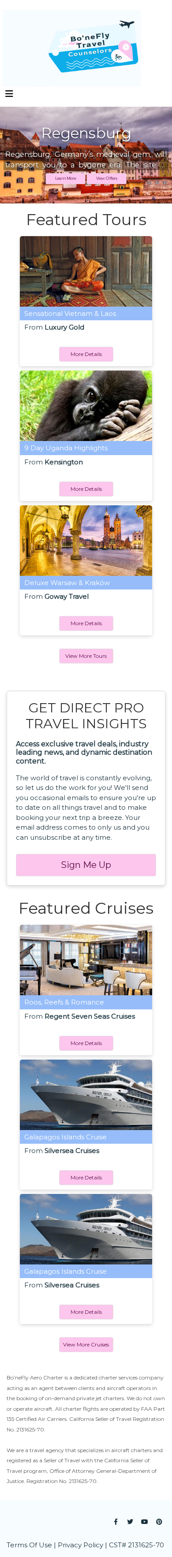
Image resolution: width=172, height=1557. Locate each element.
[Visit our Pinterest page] (159, 1521)
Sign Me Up (86, 865)
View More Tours (86, 655)
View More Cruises (86, 1344)
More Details (86, 354)
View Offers (106, 178)
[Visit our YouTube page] (144, 1521)
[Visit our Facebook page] (115, 1521)
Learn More (65, 178)
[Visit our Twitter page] (130, 1521)
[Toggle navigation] (9, 96)
